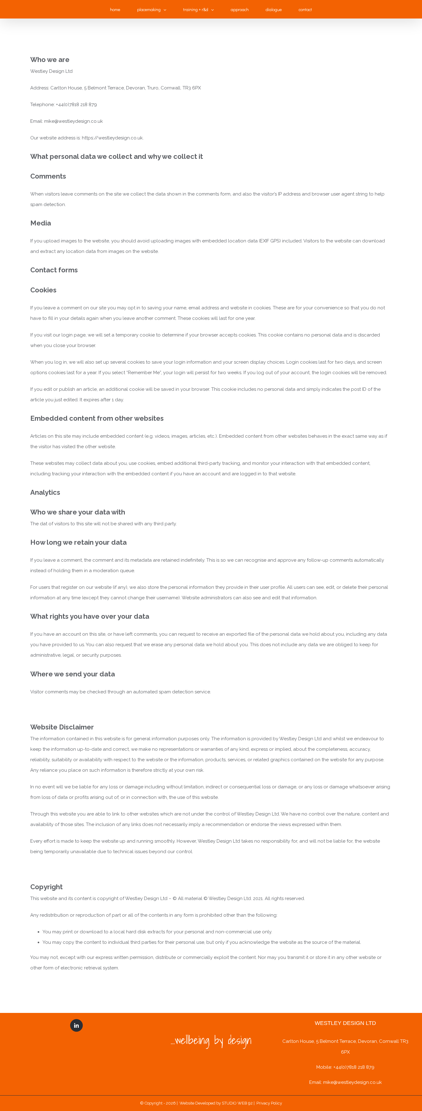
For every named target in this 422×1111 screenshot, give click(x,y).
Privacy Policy (268, 1103)
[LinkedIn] (76, 1025)
